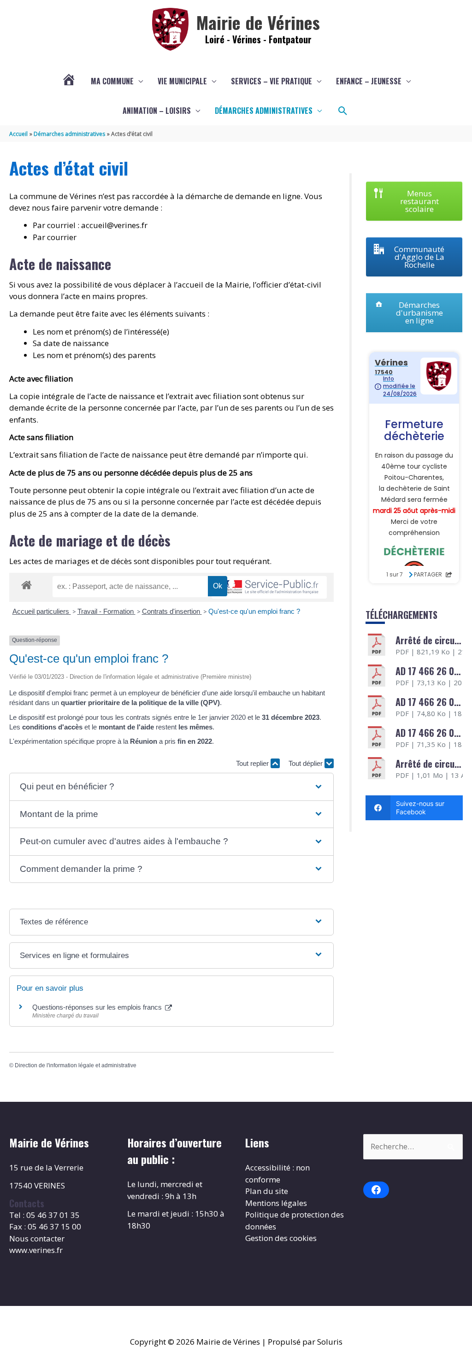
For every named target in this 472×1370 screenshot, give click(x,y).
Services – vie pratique (271, 81)
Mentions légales (276, 1203)
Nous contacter (37, 1238)
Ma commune (112, 81)
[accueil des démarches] (26, 583)
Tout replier (253, 763)
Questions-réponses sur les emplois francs (98, 1007)
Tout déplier (306, 763)
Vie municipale (182, 81)
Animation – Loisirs (157, 110)
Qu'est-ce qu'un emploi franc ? (254, 611)
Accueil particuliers (41, 611)
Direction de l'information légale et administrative (75, 1065)
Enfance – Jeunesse (368, 81)
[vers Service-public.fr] (269, 587)
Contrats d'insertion (172, 611)
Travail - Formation (106, 611)
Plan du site (266, 1191)
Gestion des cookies (281, 1238)
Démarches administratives (264, 110)
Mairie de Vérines (258, 22)
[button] (343, 111)
